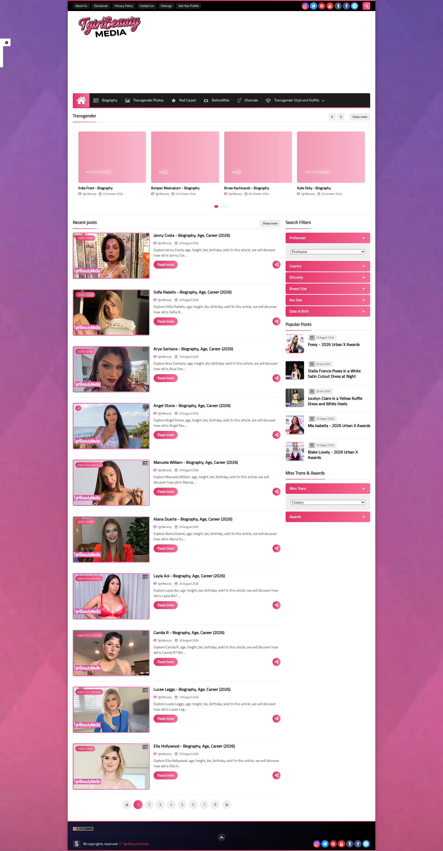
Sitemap (166, 6)
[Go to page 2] (220, 206)
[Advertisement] (277, 52)
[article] (112, 166)
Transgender (84, 116)
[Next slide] (340, 116)
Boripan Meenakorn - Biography (175, 188)
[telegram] (354, 6)
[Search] (366, 6)
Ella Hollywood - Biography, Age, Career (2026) (194, 746)
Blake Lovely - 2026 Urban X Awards (333, 454)
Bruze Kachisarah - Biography (246, 188)
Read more (165, 264)
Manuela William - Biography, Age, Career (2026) (196, 462)
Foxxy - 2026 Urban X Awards (334, 344)
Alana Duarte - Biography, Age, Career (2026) (193, 519)
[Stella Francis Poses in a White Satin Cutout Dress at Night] (295, 370)
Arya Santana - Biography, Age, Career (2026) (193, 349)
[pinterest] (321, 6)
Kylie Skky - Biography (314, 188)
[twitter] (313, 6)
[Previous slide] (332, 116)
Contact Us (147, 6)
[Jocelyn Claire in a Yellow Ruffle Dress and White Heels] (295, 398)
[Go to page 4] (227, 206)
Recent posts (85, 222)
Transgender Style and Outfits (296, 100)
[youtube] (330, 6)
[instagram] (305, 6)
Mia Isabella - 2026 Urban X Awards (339, 426)
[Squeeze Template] (76, 844)
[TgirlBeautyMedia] (110, 26)
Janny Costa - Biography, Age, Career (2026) (192, 235)
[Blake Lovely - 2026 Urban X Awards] (295, 451)
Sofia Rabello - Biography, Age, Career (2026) (192, 292)
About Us (81, 6)
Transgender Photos (148, 100)
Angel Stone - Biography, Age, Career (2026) (192, 405)
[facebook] (346, 6)
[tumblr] (338, 6)
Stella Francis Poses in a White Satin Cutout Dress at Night (334, 373)
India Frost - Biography (95, 188)
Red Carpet (187, 100)
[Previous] (226, 804)
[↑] (221, 837)
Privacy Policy (124, 6)
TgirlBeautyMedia (136, 844)
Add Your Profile (188, 6)
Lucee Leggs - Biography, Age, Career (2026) (192, 689)
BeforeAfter (220, 100)
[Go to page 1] (216, 206)
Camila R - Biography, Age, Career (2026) (189, 632)
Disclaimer (101, 6)
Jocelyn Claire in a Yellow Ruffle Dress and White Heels (335, 401)
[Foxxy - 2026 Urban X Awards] (295, 344)
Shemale (251, 100)
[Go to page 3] (224, 206)
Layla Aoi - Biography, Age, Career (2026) (189, 576)
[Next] (126, 804)
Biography (109, 100)
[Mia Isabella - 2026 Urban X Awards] (295, 425)
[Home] (81, 100)
